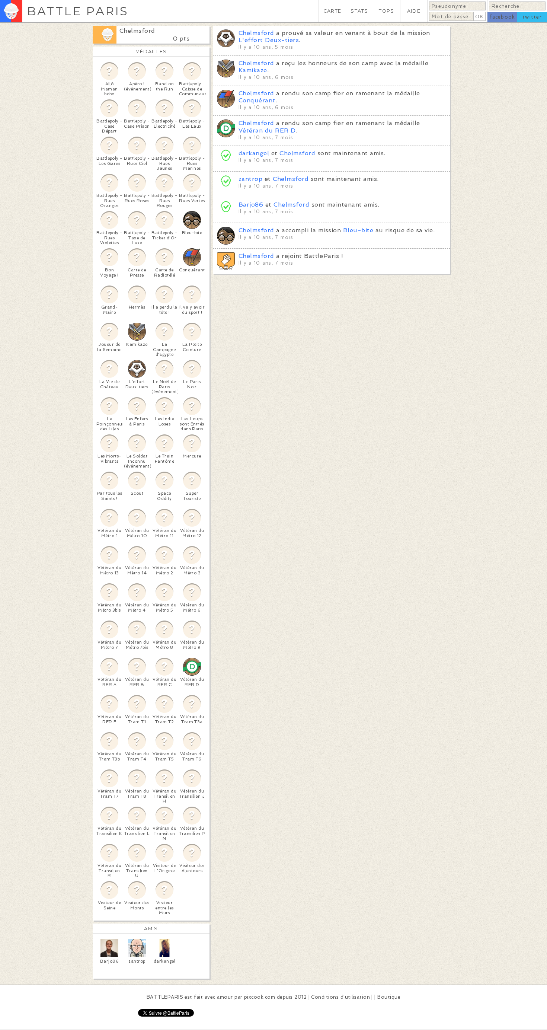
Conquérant (257, 100)
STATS (359, 11)
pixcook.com (259, 997)
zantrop (250, 178)
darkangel (254, 153)
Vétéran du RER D (267, 130)
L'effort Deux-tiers (269, 40)
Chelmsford (137, 30)
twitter (532, 17)
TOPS (386, 11)
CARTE (332, 11)
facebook (502, 17)
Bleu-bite (358, 230)
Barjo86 (251, 204)
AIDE (413, 11)
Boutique (388, 997)
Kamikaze (253, 70)
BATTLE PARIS (77, 11)
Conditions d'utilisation (340, 997)
